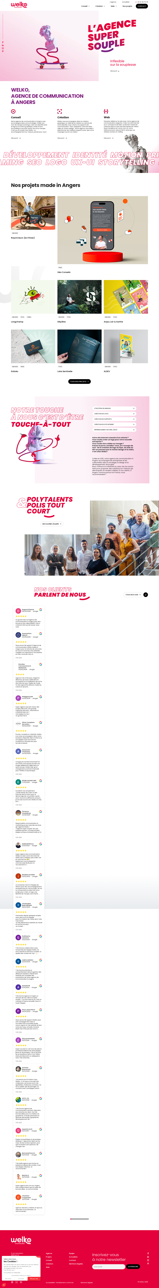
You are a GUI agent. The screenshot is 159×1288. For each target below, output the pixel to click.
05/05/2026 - (30, 637)
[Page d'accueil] (21, 5)
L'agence (113, 2)
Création (99, 6)
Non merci (8, 1278)
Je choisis (21, 1278)
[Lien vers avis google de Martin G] (19, 1177)
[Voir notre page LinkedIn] (3, 45)
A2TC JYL (25, 1098)
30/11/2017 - (29, 1131)
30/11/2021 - (29, 1155)
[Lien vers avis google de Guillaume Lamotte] (19, 938)
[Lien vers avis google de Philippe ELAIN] (19, 698)
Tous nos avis (132, 595)
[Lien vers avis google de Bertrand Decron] (19, 1154)
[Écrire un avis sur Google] (145, 594)
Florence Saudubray (26, 812)
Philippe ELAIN (27, 697)
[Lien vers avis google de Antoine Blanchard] (19, 1070)
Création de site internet (104, 424)
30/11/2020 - (29, 1071)
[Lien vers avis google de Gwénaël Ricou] (19, 845)
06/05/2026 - (30, 611)
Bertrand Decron (28, 1153)
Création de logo (101, 414)
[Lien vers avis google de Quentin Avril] (19, 1130)
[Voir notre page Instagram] (3, 48)
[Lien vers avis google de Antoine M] (19, 987)
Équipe (71, 1253)
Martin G (25, 1175)
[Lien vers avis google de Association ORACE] (19, 635)
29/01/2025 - (30, 907)
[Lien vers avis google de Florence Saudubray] (19, 813)
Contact (142, 6)
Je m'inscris (133, 1266)
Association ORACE (26, 634)
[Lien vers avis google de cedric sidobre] (19, 961)
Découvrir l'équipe (50, 524)
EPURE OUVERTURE (29, 780)
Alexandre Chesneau (26, 751)
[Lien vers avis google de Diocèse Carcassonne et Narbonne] (17, 667)
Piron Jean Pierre (28, 1010)
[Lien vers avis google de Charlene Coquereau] (19, 1198)
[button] (4, 1285)
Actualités (125, 2)
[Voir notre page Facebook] (3, 42)
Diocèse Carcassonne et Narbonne (24, 666)
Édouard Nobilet (28, 1039)
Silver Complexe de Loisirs (28, 723)
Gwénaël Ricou (28, 844)
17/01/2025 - (29, 782)
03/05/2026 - (26, 669)
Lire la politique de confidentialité (12, 1272)
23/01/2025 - (30, 876)
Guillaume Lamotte (26, 937)
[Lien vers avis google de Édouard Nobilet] (19, 1040)
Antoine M (26, 986)
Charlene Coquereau (26, 1196)
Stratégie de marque (102, 408)
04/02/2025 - (30, 753)
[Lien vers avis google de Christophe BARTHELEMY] (19, 906)
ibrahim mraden (28, 875)
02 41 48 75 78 (143, 2)
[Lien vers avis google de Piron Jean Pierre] (19, 1011)
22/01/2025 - (30, 962)
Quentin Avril (27, 1129)
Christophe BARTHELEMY (27, 904)
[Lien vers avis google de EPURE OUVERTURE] (19, 782)
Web (113, 6)
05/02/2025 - (30, 726)
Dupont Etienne (28, 609)
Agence (49, 1253)
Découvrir (114, 71)
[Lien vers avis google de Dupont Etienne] (19, 611)
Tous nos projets (78, 381)
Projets (49, 1257)
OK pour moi (34, 1278)
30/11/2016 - (29, 1040)
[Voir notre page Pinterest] (3, 51)
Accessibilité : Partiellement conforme (59, 1283)
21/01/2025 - (29, 845)
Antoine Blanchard (26, 1068)
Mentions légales (76, 1264)
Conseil (84, 6)
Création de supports (103, 419)
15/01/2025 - (29, 939)
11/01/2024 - (29, 987)
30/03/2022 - (30, 1011)
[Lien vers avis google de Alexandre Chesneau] (19, 752)
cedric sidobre (27, 960)
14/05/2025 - (30, 698)
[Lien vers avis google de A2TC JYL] (19, 1100)
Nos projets (127, 6)
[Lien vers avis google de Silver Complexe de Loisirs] (19, 724)
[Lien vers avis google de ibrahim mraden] (19, 876)
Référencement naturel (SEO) (105, 430)
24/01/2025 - (30, 815)
